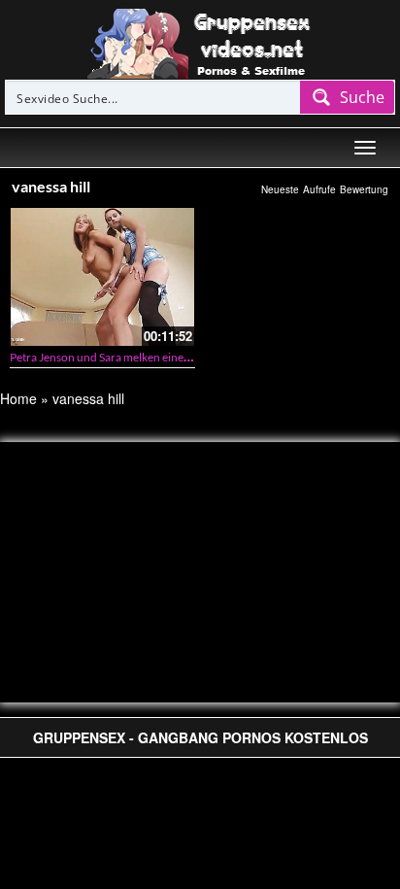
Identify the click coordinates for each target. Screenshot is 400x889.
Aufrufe (319, 189)
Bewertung (364, 189)
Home (18, 398)
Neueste (280, 189)
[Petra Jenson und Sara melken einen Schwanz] (102, 276)
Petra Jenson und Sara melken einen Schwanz (124, 357)
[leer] (200, 41)
